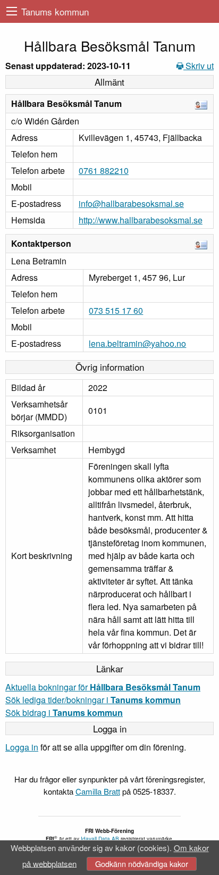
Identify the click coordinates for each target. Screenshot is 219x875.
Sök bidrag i (64, 712)
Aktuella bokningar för (102, 687)
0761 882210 (104, 170)
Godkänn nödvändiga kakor (141, 863)
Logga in (21, 747)
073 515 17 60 (116, 310)
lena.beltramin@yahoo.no (137, 343)
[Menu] (11, 11)
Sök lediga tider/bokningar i (93, 700)
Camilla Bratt (97, 791)
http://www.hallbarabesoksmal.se (141, 220)
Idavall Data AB (100, 839)
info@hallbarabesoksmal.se (131, 203)
